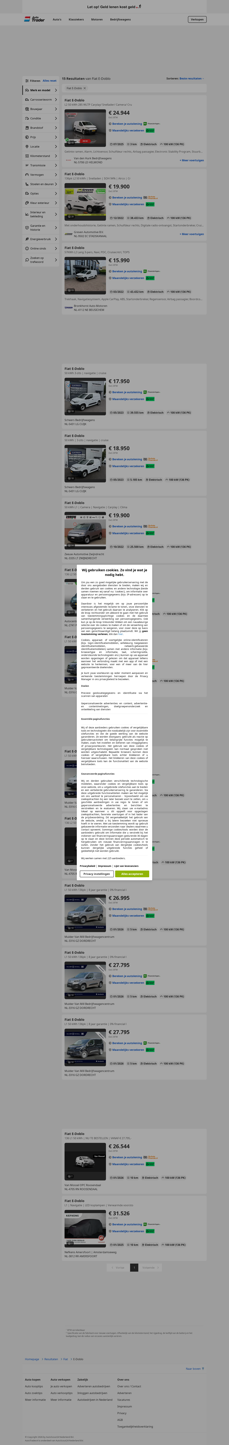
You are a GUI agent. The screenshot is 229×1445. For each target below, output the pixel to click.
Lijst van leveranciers (126, 866)
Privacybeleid (87, 866)
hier (120, 634)
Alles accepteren (132, 874)
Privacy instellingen (96, 874)
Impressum (104, 866)
